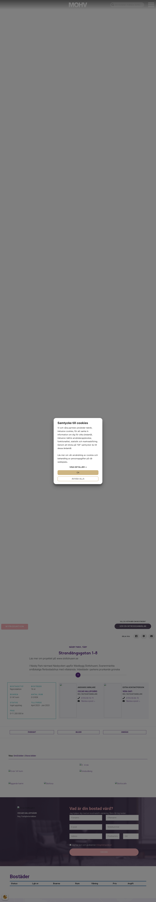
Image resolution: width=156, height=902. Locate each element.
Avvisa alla (78, 479)
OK (78, 472)
